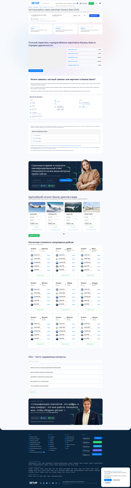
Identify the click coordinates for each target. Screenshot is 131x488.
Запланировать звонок (66, 180)
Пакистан (30, 464)
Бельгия (72, 464)
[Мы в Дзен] (53, 483)
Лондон (80, 468)
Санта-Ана (68, 472)
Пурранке (83, 28)
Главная (30, 7)
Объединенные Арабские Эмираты (61, 463)
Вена (72, 468)
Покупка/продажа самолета (35, 448)
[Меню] (96, 3)
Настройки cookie (65, 484)
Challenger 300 (37, 262)
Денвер (67, 470)
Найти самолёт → (94, 15)
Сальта (63, 472)
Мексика (56, 464)
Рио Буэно (58, 28)
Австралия (86, 463)
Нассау (35, 470)
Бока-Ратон (91, 470)
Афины (86, 470)
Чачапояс (44, 470)
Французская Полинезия (38, 464)
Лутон (84, 468)
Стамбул (46, 468)
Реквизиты (52, 446)
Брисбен (97, 468)
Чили (41, 7)
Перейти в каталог (34, 235)
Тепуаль (47, 145)
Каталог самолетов (59, 3)
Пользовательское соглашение (79, 483)
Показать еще (32, 392)
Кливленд (42, 472)
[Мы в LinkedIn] (59, 483)
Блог (67, 448)
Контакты (52, 444)
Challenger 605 (52, 214)
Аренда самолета (33, 436)
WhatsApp (52, 185)
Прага (57, 468)
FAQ (67, 442)
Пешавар (59, 472)
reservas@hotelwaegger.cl (86, 103)
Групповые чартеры (34, 440)
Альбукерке (30, 470)
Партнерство (52, 450)
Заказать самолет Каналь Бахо (36, 70)
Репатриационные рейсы (35, 442)
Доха (50, 472)
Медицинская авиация (34, 444)
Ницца (34, 476)
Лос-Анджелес (36, 468)
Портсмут (37, 472)
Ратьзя (39, 470)
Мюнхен (71, 470)
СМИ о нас (52, 442)
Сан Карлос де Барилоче (79, 470)
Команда (51, 438)
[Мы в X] (50, 483)
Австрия (81, 463)
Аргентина (51, 464)
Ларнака (30, 476)
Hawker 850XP (88, 214)
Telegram (44, 185)
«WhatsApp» (54, 148)
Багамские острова (63, 464)
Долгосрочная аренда (34, 438)
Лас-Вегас (92, 468)
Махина (75, 468)
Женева (87, 468)
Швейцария (76, 463)
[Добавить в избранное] (45, 217)
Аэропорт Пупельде (55, 145)
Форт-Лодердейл (66, 468)
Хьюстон (56, 470)
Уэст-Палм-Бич (62, 470)
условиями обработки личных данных (49, 182)
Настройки (107, 482)
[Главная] (35, 3)
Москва (41, 468)
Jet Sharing (32, 450)
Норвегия (91, 463)
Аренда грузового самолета (35, 446)
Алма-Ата (46, 472)
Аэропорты (36, 7)
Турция (43, 463)
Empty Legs (75, 3)
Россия (39, 463)
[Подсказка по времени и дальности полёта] (30, 220)
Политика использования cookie (91, 483)
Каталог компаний (70, 438)
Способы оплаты (53, 448)
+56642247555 (84, 107)
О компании (52, 436)
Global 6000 (33, 214)
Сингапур (73, 472)
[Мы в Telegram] (56, 483)
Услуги (65, 3)
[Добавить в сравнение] (45, 220)
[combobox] (47, 3)
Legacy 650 (69, 214)
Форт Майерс (31, 472)
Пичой (50, 145)
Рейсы (68, 446)
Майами (60, 468)
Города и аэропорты (71, 444)
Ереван (41, 476)
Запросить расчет (40, 275)
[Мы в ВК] (40, 483)
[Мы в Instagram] (43, 483)
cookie (112, 471)
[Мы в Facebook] (47, 483)
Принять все (108, 480)
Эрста (53, 468)
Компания (50, 434)
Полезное (67, 434)
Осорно (32, 28)
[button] (77, 15)
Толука (51, 470)
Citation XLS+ (37, 254)
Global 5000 (36, 269)
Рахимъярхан (97, 470)
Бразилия (71, 463)
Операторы (69, 3)
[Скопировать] (38, 112)
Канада (76, 464)
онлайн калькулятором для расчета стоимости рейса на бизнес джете (79, 147)
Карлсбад (54, 472)
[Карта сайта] (70, 484)
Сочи (38, 476)
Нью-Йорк (30, 468)
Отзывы (51, 440)
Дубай (50, 468)
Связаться (91, 3)
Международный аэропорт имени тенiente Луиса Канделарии (70, 145)
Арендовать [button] (37, 227)
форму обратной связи (44, 148)
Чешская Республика (98, 463)
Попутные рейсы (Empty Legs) (37, 452)
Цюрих (48, 470)
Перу (69, 464)
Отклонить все (116, 480)
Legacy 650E (36, 266)
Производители (70, 440)
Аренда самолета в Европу (56, 476)
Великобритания (49, 463)
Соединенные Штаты (32, 463)
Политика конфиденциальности (67, 483)
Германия (46, 464)
